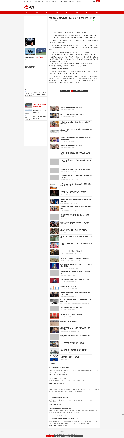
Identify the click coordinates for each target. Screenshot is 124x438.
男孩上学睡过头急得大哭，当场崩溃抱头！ (72, 307)
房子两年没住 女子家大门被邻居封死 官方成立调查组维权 (76, 237)
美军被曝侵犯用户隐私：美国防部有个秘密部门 (74, 230)
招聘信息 (60, 434)
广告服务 (53, 434)
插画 (50, 1)
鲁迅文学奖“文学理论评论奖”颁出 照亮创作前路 (30, 56)
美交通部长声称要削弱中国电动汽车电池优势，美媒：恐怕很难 (75, 328)
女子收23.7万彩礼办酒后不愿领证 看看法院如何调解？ (76, 336)
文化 (44, 1)
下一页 (86, 90)
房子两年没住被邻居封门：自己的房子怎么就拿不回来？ (75, 154)
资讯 (28, 1)
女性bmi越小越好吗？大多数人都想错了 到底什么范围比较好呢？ (76, 176)
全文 (77, 90)
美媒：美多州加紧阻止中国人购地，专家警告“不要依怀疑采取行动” (76, 161)
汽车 (39, 1)
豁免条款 (68, 434)
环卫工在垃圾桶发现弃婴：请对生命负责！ (72, 114)
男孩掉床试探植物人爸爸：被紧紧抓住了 (72, 107)
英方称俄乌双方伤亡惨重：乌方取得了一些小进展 (74, 223)
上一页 (65, 90)
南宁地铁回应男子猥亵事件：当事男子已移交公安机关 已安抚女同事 (75, 293)
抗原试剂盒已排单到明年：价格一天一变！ (57, 378)
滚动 (97, 13)
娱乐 (36, 1)
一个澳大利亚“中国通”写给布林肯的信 (71, 251)
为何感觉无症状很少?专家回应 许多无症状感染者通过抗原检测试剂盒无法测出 (64, 418)
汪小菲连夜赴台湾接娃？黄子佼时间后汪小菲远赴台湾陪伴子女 (75, 123)
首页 (25, 1)
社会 (47, 13)
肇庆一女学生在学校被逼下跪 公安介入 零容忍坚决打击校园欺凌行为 (76, 130)
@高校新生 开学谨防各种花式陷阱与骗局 (65, 436)
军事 (31, 1)
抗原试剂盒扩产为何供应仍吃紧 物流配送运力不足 (59, 367)
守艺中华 (65, 1)
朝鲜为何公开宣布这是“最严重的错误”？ (72, 314)
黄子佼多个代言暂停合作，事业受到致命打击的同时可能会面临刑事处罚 (75, 138)
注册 (94, 1)
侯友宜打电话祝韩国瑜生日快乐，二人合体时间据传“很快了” (76, 244)
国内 (27, 13)
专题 (67, 13)
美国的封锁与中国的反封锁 (68, 286)
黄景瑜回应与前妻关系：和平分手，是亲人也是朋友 (75, 169)
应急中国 (69, 1)
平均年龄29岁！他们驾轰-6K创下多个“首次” (73, 192)
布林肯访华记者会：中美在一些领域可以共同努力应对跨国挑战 (75, 200)
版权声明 (64, 434)
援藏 (47, 1)
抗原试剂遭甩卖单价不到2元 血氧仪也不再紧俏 (58, 397)
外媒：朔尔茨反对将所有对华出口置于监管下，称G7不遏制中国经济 (76, 265)
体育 (57, 13)
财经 (33, 1)
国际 (37, 13)
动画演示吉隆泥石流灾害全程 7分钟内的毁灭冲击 (30, 67)
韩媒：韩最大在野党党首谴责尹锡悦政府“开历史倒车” (75, 279)
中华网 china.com (29, 7)
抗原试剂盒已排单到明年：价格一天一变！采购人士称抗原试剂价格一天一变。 (67, 380)
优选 (58, 1)
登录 (98, 1)
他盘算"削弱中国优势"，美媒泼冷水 (70, 357)
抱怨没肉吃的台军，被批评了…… (70, 322)
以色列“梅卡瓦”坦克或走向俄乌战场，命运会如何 (74, 258)
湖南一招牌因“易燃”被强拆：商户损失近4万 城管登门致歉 (75, 272)
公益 (56, 1)
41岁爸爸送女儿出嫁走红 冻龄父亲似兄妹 (30, 46)
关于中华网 (49, 434)
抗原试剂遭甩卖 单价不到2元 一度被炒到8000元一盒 (59, 387)
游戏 (42, 1)
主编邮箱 (62, 431)
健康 (53, 1)
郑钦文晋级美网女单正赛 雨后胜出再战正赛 (41, 56)
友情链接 (71, 434)
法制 (61, 1)
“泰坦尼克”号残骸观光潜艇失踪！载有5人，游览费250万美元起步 (76, 216)
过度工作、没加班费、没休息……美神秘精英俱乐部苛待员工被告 (75, 300)
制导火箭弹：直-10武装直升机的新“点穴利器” (73, 350)
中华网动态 (76, 434)
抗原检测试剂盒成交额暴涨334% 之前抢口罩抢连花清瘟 (60, 408)
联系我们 (57, 434)
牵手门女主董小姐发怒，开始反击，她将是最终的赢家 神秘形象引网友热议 (75, 185)
